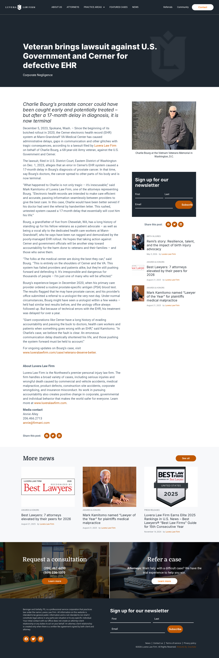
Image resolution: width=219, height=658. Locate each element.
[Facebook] (26, 639)
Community (183, 7)
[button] (47, 435)
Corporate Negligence (38, 75)
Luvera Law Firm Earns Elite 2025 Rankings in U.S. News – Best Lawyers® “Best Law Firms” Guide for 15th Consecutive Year (170, 521)
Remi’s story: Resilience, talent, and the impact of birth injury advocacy (171, 245)
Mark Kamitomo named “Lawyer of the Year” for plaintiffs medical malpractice (171, 296)
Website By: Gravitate (186, 647)
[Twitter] (33, 639)
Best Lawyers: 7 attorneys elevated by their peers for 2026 (167, 271)
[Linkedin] (40, 639)
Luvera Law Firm (169, 254)
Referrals (167, 7)
